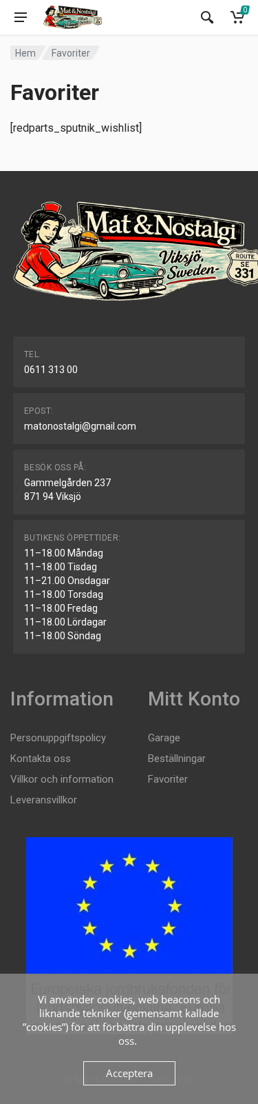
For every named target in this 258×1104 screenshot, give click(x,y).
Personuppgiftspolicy (58, 738)
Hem (25, 53)
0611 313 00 (51, 369)
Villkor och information (62, 779)
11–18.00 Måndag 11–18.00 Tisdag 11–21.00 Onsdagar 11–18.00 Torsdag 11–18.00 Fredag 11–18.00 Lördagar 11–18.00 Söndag (67, 594)
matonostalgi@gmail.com (80, 426)
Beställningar (177, 758)
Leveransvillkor (43, 800)
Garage (164, 738)
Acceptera (129, 1073)
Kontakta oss (40, 758)
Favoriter (168, 779)
